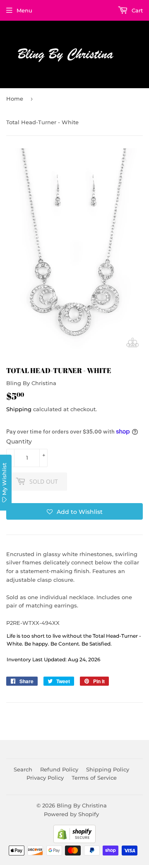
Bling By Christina (82, 805)
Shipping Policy (107, 769)
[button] (74, 511)
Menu (24, 10)
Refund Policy (59, 769)
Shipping (18, 409)
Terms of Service (94, 777)
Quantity (19, 441)
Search (23, 769)
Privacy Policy (45, 777)
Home (14, 98)
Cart (136, 10)
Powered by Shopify (71, 814)
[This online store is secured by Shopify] (74, 841)
